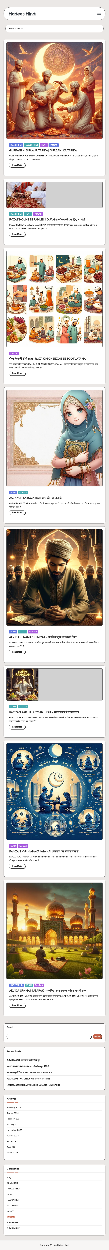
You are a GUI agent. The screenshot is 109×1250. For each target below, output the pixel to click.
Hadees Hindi (22, 13)
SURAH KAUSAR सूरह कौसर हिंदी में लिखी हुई (23, 1060)
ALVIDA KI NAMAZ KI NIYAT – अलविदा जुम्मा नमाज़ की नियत (43, 637)
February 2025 (14, 1118)
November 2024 (14, 1130)
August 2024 (13, 1135)
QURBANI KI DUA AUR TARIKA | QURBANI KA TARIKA (43, 150)
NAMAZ (22, 631)
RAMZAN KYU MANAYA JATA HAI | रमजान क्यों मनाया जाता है (43, 851)
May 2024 (11, 1141)
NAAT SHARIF (13, 1205)
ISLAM (44, 145)
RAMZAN (53, 145)
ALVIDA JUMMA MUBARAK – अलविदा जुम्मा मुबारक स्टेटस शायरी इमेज (47, 990)
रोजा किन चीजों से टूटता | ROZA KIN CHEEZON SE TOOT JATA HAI (48, 358)
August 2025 (13, 1113)
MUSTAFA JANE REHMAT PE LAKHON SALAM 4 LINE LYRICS (33, 1085)
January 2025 (13, 1124)
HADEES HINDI (31, 145)
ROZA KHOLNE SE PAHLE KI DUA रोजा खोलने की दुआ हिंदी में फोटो (47, 219)
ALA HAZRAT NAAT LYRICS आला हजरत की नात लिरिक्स (28, 1078)
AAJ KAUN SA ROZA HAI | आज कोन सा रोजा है (35, 498)
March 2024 (12, 1152)
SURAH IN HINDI (13, 1228)
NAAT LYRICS (13, 1200)
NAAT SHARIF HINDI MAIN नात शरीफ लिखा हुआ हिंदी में (28, 1066)
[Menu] (98, 14)
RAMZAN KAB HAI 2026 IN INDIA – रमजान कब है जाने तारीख (44, 712)
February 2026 (14, 1107)
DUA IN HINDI (16, 145)
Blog (9, 1177)
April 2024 (11, 1147)
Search (10, 1027)
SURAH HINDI (12, 1222)
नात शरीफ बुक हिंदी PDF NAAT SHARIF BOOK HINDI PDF (30, 1072)
